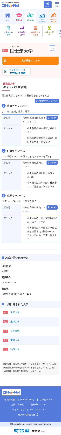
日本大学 (15, 331)
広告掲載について (37, 404)
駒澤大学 (15, 349)
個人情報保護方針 (26, 414)
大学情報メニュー (30, 60)
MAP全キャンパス (48, 101)
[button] (57, 31)
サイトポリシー (37, 409)
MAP (53, 117)
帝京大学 (15, 312)
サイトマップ (18, 409)
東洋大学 (15, 321)
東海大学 (15, 340)
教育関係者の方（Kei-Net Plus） (19, 399)
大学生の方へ (46, 399)
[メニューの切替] (56, 4)
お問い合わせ (17, 404)
